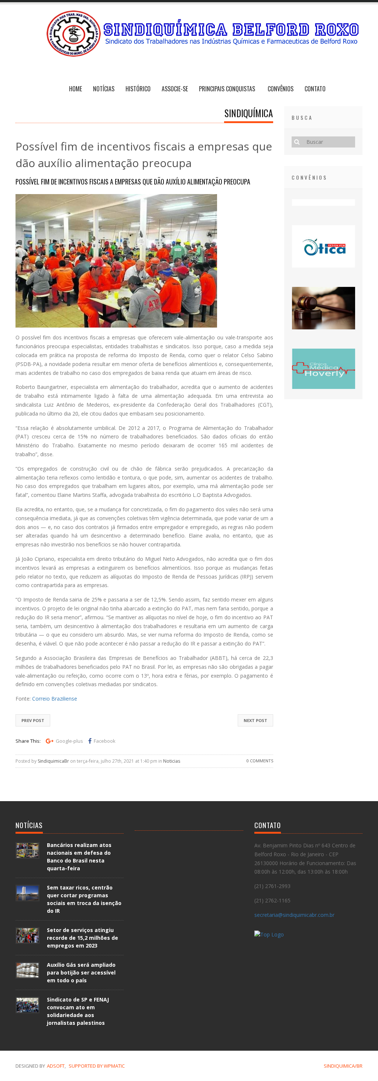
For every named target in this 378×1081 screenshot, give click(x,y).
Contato (315, 88)
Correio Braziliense (54, 698)
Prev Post (32, 720)
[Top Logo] (269, 935)
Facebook (105, 741)
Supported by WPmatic (97, 1066)
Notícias (103, 88)
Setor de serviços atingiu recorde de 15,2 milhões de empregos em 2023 (82, 937)
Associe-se (175, 88)
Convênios (280, 88)
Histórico (138, 88)
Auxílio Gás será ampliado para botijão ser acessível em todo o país (81, 972)
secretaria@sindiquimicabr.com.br (294, 914)
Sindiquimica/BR (343, 1066)
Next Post (255, 720)
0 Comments (260, 760)
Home (75, 88)
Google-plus (69, 741)
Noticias (171, 761)
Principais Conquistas (228, 88)
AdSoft (56, 1066)
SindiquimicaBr (53, 761)
